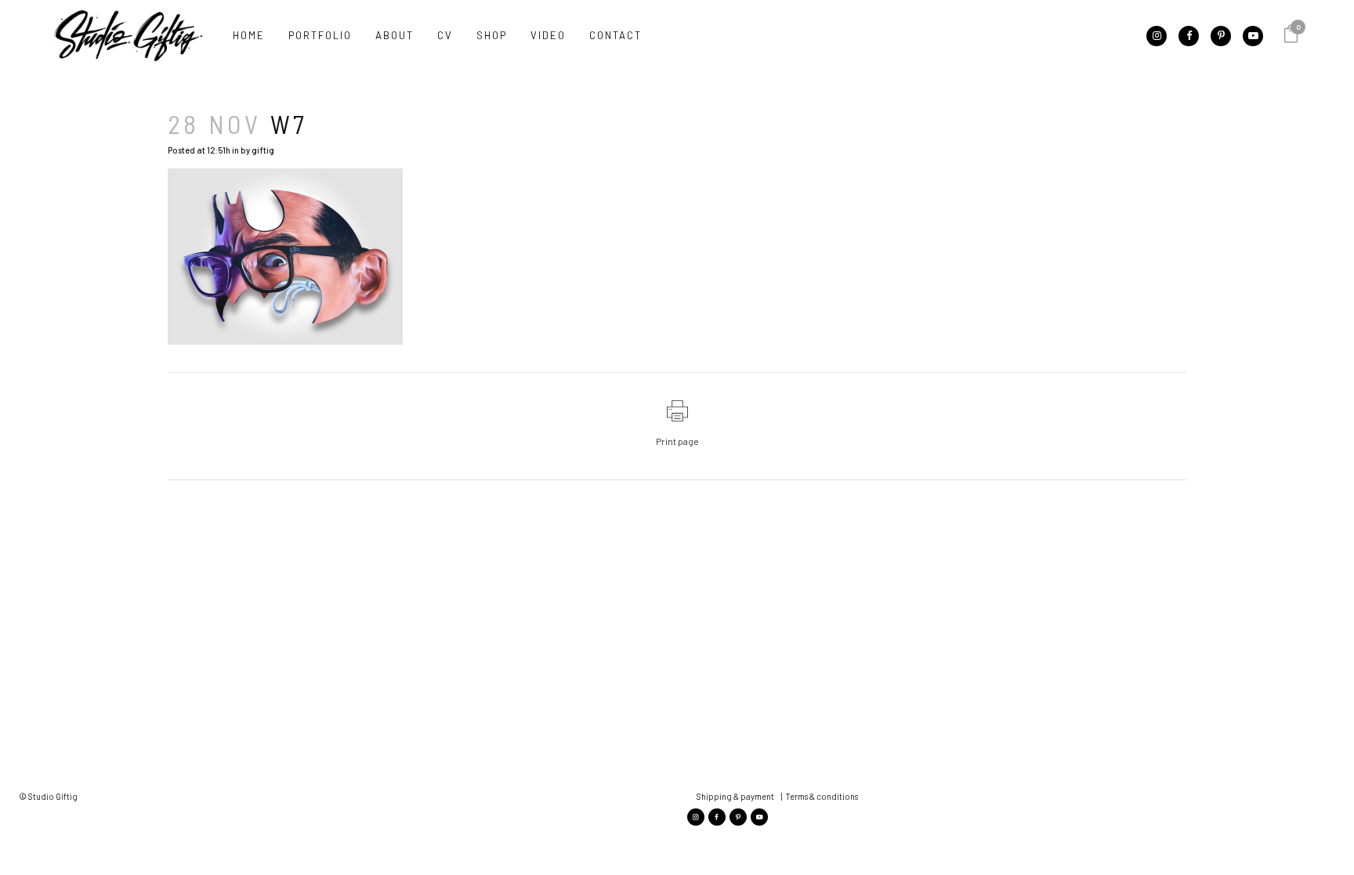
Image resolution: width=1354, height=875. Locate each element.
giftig (263, 150)
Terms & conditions (821, 796)
